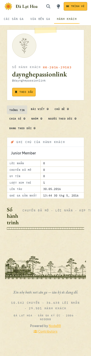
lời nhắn (64, 210)
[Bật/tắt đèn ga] (58, 6)
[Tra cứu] (48, 6)
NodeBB (55, 326)
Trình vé (78, 6)
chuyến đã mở (35, 210)
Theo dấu (26, 92)
